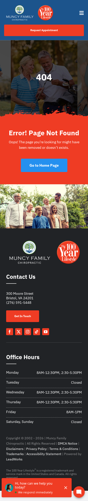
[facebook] (9, 331)
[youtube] (45, 331)
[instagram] (27, 331)
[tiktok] (36, 331)
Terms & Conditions (63, 449)
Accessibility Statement (43, 454)
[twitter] (18, 331)
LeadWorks (14, 459)
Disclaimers (15, 449)
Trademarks (15, 454)
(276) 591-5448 (18, 302)
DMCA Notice (67, 443)
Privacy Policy (36, 449)
